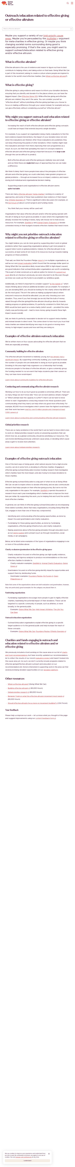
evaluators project (43, 658)
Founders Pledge (35, 576)
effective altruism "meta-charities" (31, 194)
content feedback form (44, 718)
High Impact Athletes (44, 609)
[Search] (67, 3)
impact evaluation (25, 263)
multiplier (52, 39)
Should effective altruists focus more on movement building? (32, 703)
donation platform (51, 670)
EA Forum (12, 203)
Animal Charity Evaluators (47, 223)
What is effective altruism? (18, 684)
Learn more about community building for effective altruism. (29, 380)
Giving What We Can (27, 609)
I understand (27, 1160)
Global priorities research (17, 692)
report (40, 260)
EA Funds (47, 576)
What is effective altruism (56, 76)
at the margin (55, 284)
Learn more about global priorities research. (22, 447)
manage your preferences (23, 1157)
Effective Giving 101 (29, 96)
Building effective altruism (18, 688)
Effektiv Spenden (16, 200)
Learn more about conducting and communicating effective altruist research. (35, 418)
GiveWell (28, 223)
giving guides (18, 533)
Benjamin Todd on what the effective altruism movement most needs (35, 696)
